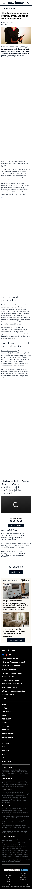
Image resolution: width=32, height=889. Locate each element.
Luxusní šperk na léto (20, 786)
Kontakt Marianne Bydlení (12, 673)
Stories (5, 723)
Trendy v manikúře (6, 781)
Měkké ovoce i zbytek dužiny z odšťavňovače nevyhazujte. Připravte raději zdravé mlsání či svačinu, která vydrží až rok (16, 856)
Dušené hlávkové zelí (7, 792)
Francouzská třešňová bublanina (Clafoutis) (12, 794)
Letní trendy (20, 773)
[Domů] (16, 2)
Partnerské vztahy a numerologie (10, 782)
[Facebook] (3, 655)
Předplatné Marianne (10, 658)
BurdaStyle (23, 877)
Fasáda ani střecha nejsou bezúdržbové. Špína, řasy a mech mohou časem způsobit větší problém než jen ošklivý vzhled (16, 827)
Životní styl (6, 712)
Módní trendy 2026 (12, 773)
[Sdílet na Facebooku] (11, 521)
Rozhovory (6, 719)
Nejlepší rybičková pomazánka (9, 799)
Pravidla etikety (5, 770)
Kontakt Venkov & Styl (10, 677)
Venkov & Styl (7, 737)
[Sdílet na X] (14, 521)
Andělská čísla (5, 771)
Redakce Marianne (7, 22)
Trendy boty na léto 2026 (15, 784)
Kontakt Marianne (9, 669)
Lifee (4, 758)
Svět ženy (6, 750)
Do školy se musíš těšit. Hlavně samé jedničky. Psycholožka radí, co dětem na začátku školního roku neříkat (14, 822)
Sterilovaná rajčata (20, 795)
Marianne (23, 873)
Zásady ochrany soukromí (12, 684)
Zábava (4, 715)
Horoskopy (6, 726)
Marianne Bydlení (15, 640)
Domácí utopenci (22, 799)
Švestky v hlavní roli (18, 792)
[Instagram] (6, 655)
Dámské (23, 875)
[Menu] (3, 3)
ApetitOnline (7, 743)
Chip (3, 754)
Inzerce (5, 698)
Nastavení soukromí (9, 687)
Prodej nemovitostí (7, 315)
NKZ (9, 877)
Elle (3, 747)
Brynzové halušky (6, 800)
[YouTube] (10, 655)
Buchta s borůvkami (17, 800)
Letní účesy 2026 (10, 786)
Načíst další (16, 572)
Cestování (13, 771)
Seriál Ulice (22, 782)
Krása (4, 708)
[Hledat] (28, 2)
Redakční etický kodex (10, 680)
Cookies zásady (8, 695)
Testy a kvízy (23, 770)
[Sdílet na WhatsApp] (21, 521)
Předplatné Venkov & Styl (12, 666)
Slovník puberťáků (15, 770)
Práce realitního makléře (9, 351)
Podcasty (5, 730)
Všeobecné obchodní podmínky (14, 691)
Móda (4, 704)
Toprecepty (6, 761)
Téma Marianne (10, 8)
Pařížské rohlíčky (23, 797)
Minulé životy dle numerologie (19, 781)
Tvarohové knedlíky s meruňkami (10, 797)
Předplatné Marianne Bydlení (13, 662)
